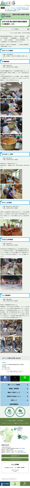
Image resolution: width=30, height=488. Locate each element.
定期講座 (19, 9)
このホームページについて (7, 423)
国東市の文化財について (14, 396)
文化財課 (4, 362)
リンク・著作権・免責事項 (10, 420)
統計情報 (15, 471)
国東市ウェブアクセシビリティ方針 (21, 423)
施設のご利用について (14, 392)
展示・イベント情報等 (12, 9)
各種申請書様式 (14, 404)
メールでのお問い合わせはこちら (15, 459)
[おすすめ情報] (5, 483)
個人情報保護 (20, 420)
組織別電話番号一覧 (15, 455)
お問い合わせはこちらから (16, 371)
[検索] (15, 483)
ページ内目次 (15, 29)
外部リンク (14, 400)
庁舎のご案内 (22, 448)
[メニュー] (25, 483)
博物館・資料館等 (14, 388)
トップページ (7, 7)
